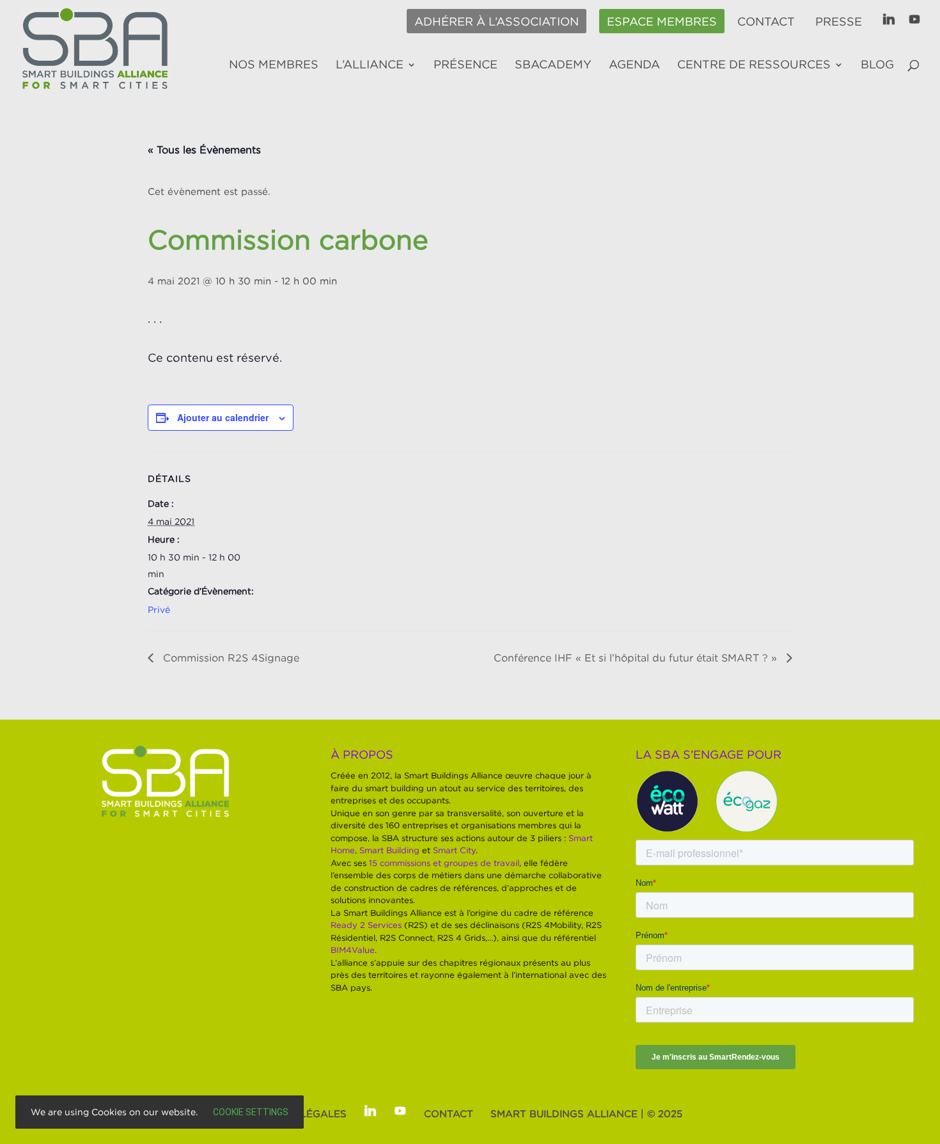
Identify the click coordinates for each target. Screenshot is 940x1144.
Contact (766, 21)
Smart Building (389, 850)
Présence (465, 65)
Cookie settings (250, 1112)
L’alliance (369, 65)
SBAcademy (553, 65)
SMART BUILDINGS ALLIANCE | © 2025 (586, 1113)
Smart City (454, 850)
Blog (877, 65)
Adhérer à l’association (496, 21)
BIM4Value (353, 949)
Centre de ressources (754, 65)
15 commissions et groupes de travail (444, 862)
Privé (159, 609)
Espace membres (662, 21)
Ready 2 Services (366, 924)
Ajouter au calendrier (223, 417)
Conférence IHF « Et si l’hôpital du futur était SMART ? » (637, 657)
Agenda (634, 65)
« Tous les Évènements (204, 149)
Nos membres (273, 65)
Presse (838, 21)
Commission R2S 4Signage (229, 657)
